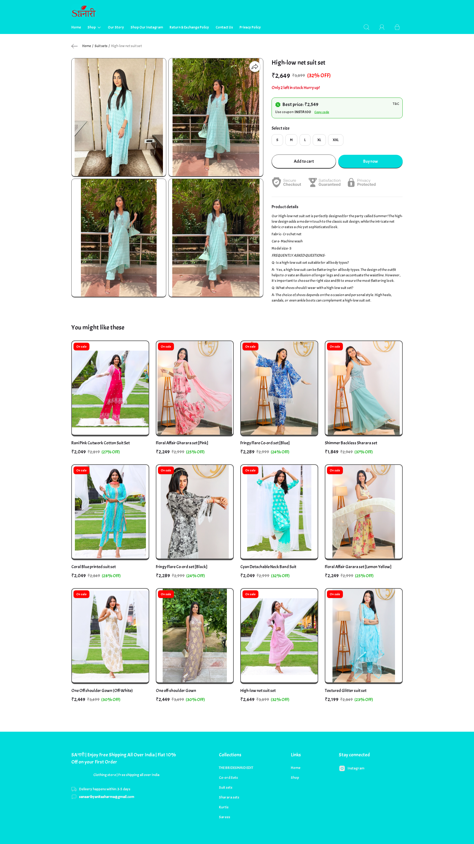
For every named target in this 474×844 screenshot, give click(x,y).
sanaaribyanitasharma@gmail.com (106, 796)
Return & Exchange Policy (189, 27)
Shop (92, 27)
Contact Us (224, 27)
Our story (116, 27)
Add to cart (304, 161)
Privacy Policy (250, 27)
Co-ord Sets (228, 777)
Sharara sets (229, 797)
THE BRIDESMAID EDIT (236, 767)
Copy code (321, 112)
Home (76, 27)
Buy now (370, 161)
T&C (396, 103)
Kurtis (223, 807)
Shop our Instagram (147, 27)
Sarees (224, 817)
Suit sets (101, 46)
